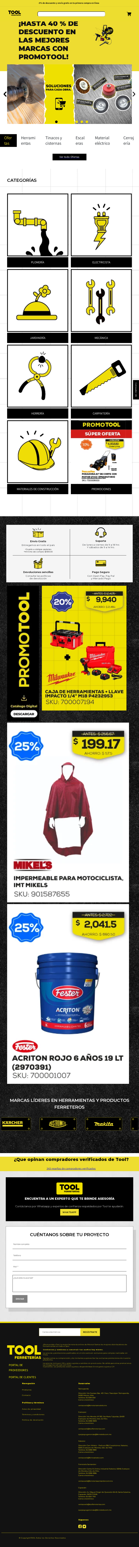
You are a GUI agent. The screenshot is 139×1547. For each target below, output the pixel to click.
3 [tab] (61, 122)
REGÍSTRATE (90, 1332)
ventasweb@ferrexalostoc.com (91, 1458)
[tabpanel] (69, 45)
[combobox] (71, 14)
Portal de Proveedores (18, 1367)
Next (133, 94)
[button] (125, 15)
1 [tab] (51, 122)
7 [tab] (82, 122)
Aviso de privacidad (31, 1409)
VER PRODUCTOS (29, 95)
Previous (5, 94)
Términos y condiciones (33, 1414)
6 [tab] (76, 122)
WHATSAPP (69, 1212)
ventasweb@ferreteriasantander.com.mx (95, 1481)
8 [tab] (87, 122)
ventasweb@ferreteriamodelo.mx (92, 1405)
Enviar (20, 1299)
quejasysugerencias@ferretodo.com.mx (94, 1434)
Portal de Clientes (22, 1377)
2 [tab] (56, 122)
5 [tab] (71, 122)
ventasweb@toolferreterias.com (91, 1429)
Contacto (26, 1395)
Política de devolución (32, 1420)
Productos (27, 1390)
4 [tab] (66, 122)
